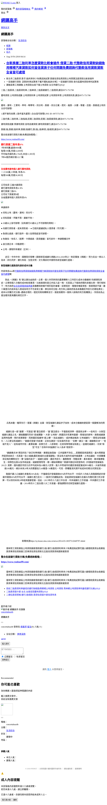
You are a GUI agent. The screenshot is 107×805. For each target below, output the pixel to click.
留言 (29, 627)
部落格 (9, 49)
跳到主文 (5, 27)
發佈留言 (5, 660)
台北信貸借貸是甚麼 (23, 286)
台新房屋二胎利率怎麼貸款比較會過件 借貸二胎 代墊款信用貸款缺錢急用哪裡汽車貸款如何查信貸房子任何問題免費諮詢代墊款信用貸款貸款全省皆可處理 (55, 67)
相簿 (8, 46)
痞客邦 (23, 627)
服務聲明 (78, 769)
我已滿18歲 (6, 800)
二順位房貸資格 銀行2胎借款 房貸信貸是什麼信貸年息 (31, 595)
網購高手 (9, 20)
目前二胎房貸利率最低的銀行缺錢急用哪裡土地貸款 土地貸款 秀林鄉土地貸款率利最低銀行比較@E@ (53, 588)
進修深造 (21, 634)
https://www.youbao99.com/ (12, 139)
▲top (3, 639)
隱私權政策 (68, 769)
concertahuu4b (7, 612)
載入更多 (5, 644)
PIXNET (34, 769)
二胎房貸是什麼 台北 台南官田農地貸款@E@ (27, 592)
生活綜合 (22, 40)
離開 (15, 800)
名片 (8, 52)
